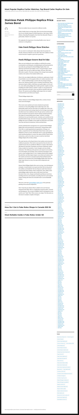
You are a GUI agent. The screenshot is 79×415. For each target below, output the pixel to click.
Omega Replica (61, 67)
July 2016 (59, 219)
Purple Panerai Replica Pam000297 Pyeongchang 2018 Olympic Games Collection (65, 27)
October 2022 (60, 122)
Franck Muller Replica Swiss (63, 61)
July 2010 (59, 312)
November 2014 (61, 244)
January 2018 (60, 195)
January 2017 (60, 211)
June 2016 (60, 220)
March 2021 (60, 146)
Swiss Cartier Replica (62, 397)
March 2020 (60, 162)
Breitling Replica (61, 49)
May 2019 (60, 175)
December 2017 (61, 197)
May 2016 (60, 221)
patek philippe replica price (35, 182)
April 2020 (60, 160)
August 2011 (60, 295)
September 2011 (61, 294)
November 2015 (61, 229)
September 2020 (61, 154)
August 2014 (60, 248)
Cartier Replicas (61, 345)
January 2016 (60, 226)
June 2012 (60, 282)
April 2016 (60, 222)
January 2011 (60, 304)
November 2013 (61, 260)
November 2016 (61, 213)
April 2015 (60, 238)
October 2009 (60, 323)
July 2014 (59, 250)
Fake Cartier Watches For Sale (63, 60)
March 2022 (60, 131)
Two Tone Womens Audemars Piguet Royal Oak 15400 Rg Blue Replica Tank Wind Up (65, 31)
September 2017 (61, 200)
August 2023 (60, 109)
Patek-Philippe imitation (62, 380)
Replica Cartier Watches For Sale (64, 77)
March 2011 (60, 301)
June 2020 (60, 158)
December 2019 (61, 166)
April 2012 (60, 285)
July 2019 (59, 172)
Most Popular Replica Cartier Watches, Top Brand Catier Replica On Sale (37, 9)
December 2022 (61, 119)
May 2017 (60, 206)
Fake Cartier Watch (62, 362)
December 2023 (61, 103)
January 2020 (60, 164)
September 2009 (61, 325)
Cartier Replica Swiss (62, 347)
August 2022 (60, 124)
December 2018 (61, 181)
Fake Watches (66, 369)
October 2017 (60, 199)
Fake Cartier (60, 360)
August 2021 (60, 140)
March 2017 (60, 208)
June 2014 (60, 251)
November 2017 (61, 198)
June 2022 (60, 127)
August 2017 (60, 202)
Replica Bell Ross (61, 73)
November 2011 (61, 291)
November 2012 (61, 276)
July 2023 (59, 110)
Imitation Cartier (61, 371)
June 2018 (60, 189)
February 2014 (60, 256)
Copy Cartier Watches (62, 356)
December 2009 (61, 321)
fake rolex (59, 369)
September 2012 (61, 278)
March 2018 (60, 193)
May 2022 (60, 128)
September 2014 (61, 247)
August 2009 (60, 326)
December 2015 (61, 228)
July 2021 (59, 141)
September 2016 (61, 216)
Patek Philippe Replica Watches (64, 71)
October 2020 (60, 153)
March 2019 (60, 177)
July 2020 (60, 156)
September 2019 (61, 169)
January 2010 (60, 320)
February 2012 (60, 287)
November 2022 (61, 120)
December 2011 (61, 290)
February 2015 (60, 241)
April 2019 (60, 176)
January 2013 (60, 273)
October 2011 (60, 292)
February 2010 (60, 318)
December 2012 (61, 274)
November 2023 (61, 105)
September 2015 (61, 232)
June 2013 (60, 267)
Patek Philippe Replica (62, 69)
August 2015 (60, 233)
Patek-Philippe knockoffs (62, 382)
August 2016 (60, 217)
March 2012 (60, 286)
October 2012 (60, 277)
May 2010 (60, 314)
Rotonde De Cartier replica (63, 395)
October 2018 (60, 184)
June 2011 (60, 298)
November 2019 (61, 167)
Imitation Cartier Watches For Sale (64, 373)
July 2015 (59, 234)
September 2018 (61, 185)
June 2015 (60, 235)
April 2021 (60, 145)
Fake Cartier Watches (62, 364)
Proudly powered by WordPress (40, 409)
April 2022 (60, 129)
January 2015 (60, 242)
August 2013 (60, 264)
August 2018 (60, 186)
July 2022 (60, 125)
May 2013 (60, 268)
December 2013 (61, 259)
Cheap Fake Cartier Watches (63, 352)
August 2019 (60, 171)
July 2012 (59, 281)
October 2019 (60, 168)
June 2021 (60, 142)
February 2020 (61, 163)
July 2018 (59, 188)
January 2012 (60, 289)
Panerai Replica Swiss (62, 68)
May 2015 (60, 237)
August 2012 (60, 279)
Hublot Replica (61, 63)
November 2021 (61, 136)
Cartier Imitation (61, 343)
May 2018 (60, 190)
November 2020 (61, 151)
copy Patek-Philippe (62, 358)
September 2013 (61, 263)
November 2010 (61, 307)
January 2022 (60, 133)
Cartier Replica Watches (62, 55)
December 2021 (61, 134)
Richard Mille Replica (62, 78)
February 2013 (60, 272)
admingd (7, 31)
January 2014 (60, 257)
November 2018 (61, 182)
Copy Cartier (60, 354)
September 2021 (61, 138)
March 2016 (60, 224)
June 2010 (60, 313)
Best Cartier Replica (61, 47)
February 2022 (61, 132)
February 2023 (61, 116)
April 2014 (60, 254)
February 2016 (61, 225)
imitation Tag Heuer (61, 377)
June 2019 (60, 173)
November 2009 (61, 322)
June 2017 (60, 204)
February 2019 (61, 178)
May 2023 (60, 112)
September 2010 (61, 309)
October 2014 (60, 246)
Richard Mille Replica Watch (63, 80)
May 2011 (59, 299)
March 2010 (60, 317)
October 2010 (60, 308)
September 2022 (61, 123)
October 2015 (60, 230)
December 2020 (61, 150)
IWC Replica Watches (62, 65)
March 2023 (60, 115)
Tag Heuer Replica (61, 86)
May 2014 (60, 252)
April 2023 (60, 114)
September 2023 (61, 107)
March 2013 (60, 270)
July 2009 (60, 327)
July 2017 (59, 203)
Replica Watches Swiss (62, 390)
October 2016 (60, 215)
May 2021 (60, 144)
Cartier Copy (70, 336)
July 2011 (59, 296)
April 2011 (60, 300)
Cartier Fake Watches (62, 341)
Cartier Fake (60, 339)
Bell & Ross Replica (61, 46)
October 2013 (60, 261)
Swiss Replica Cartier (62, 399)
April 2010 (60, 316)
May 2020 (60, 159)
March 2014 (60, 255)
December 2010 (61, 305)
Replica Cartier (61, 384)
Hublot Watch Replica (62, 64)
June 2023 (60, 111)
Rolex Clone (60, 82)
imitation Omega (61, 375)
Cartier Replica (70, 343)
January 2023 (60, 118)
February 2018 (60, 194)
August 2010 (60, 311)
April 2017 (60, 207)
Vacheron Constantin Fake (63, 87)
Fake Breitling (60, 59)
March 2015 (60, 239)
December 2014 (61, 243)
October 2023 (60, 106)
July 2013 (59, 265)
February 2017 (60, 210)
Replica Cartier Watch (62, 386)
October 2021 (60, 137)
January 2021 (60, 149)
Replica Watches (61, 388)
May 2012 (60, 283)
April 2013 (60, 269)
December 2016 (61, 212)
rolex (59, 81)
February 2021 (60, 147)
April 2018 (60, 191)
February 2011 (60, 303)
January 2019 (60, 180)
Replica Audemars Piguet (63, 72)
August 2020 (60, 155)
